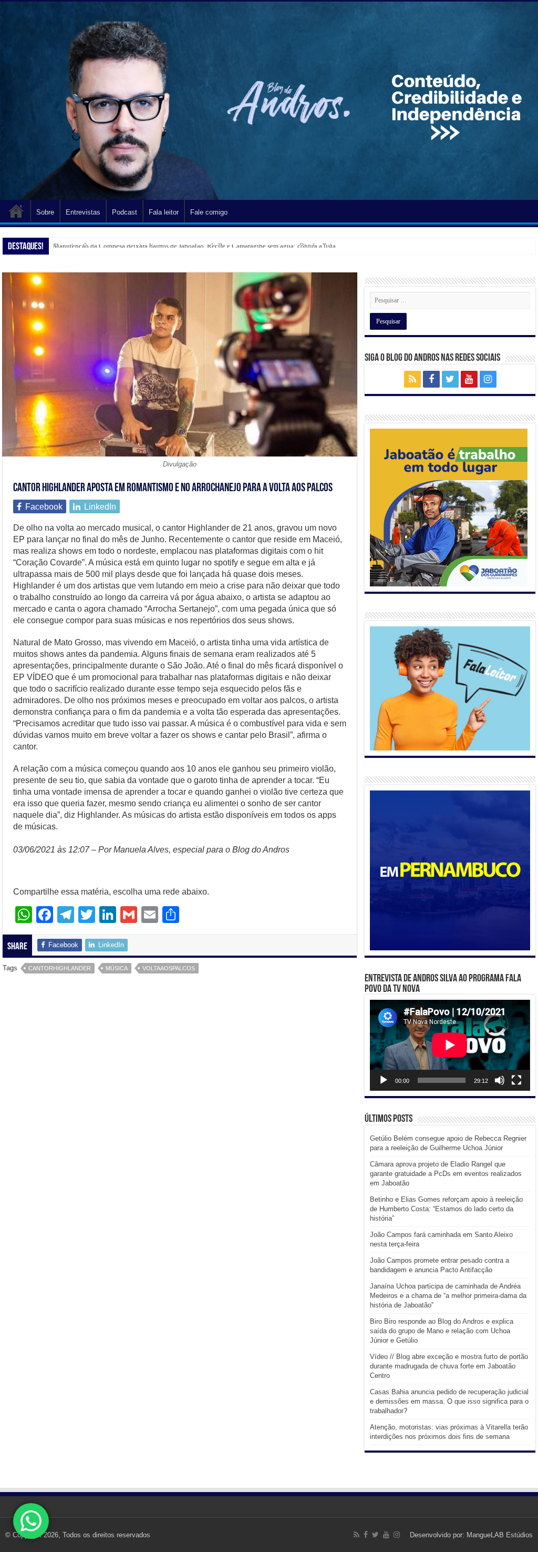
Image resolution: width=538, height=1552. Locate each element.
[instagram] (488, 379)
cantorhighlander (59, 968)
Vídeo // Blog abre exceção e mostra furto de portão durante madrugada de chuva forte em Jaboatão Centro (449, 1366)
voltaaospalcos (168, 968)
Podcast (124, 212)
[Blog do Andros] (269, 101)
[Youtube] (469, 379)
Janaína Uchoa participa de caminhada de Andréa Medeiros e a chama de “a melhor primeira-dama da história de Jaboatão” (448, 1295)
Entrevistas (83, 212)
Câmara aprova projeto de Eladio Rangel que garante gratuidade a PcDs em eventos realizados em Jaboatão (446, 1173)
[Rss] (412, 379)
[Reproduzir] (383, 1080)
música (117, 968)
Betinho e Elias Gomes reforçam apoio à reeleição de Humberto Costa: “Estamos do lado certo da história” (446, 1208)
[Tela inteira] (516, 1080)
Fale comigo (208, 212)
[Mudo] (499, 1080)
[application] (450, 1045)
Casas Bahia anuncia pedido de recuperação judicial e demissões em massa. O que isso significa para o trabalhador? (449, 1401)
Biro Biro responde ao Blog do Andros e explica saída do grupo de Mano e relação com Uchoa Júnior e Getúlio (441, 1330)
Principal (16, 211)
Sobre (45, 212)
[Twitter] (450, 379)
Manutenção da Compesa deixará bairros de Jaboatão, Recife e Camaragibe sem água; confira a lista (194, 246)
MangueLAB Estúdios (500, 1535)
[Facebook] (431, 379)
